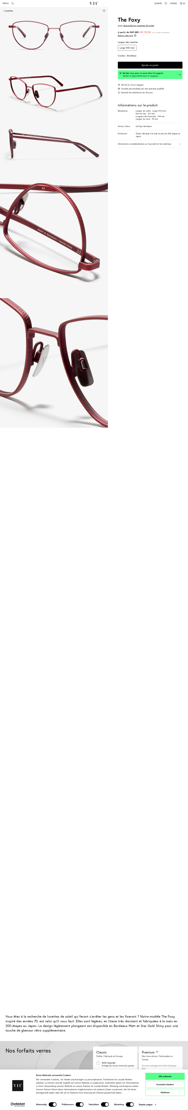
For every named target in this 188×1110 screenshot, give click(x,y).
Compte (158, 3)
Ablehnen (165, 1092)
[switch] (80, 1104)
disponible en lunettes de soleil (138, 25)
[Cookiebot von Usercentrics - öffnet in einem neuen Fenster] (18, 1105)
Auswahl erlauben (165, 1084)
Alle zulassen (165, 1076)
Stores (173, 3)
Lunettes (8, 10)
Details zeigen (145, 1104)
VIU (94, 3)
